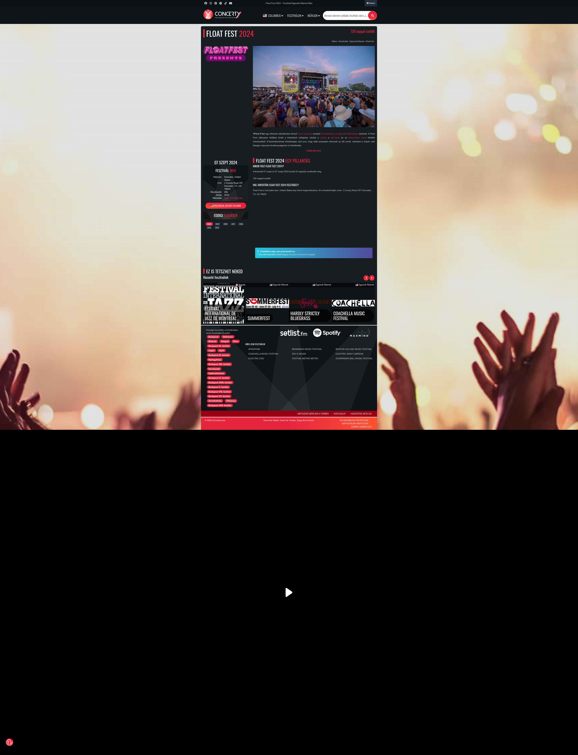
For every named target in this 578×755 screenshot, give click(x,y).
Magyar (371, 3)
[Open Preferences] (9, 742)
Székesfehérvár (216, 373)
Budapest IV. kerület (218, 378)
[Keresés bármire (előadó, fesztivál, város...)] (372, 15)
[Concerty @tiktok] (225, 3)
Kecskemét (214, 369)
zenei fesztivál (304, 133)
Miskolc (212, 341)
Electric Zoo (256, 358)
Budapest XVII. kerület (219, 405)
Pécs (235, 341)
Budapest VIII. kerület (219, 392)
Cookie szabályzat (361, 427)
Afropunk (254, 349)
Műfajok (313, 15)
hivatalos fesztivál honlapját (302, 254)
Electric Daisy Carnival (350, 354)
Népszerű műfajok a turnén (313, 414)
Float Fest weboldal (233, 198)
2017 (233, 224)
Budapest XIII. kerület (219, 364)
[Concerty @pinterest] (215, 3)
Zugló (211, 350)
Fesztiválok (294, 15)
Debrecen (228, 337)
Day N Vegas (299, 354)
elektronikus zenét (357, 137)
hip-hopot (335, 137)
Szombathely (215, 401)
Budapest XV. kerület (219, 396)
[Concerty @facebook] (206, 3)
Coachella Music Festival (263, 354)
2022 (217, 224)
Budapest (213, 337)
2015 (209, 227)
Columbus (274, 15)
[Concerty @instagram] (210, 3)
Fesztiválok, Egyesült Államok (227, 205)
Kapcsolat (340, 414)
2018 (225, 224)
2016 (241, 224)
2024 (209, 224)
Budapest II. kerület (218, 387)
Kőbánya (231, 401)
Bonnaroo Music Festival (307, 349)
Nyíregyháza (214, 359)
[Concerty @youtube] (230, 3)
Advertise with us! (361, 414)
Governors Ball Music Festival (354, 358)
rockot (323, 137)
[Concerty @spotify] (220, 3)
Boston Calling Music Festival (354, 349)
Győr (221, 350)
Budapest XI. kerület (218, 346)
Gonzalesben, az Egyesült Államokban (339, 133)
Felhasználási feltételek (354, 420)
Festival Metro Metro (305, 358)
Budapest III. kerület (218, 355)
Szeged (225, 341)
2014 (217, 227)
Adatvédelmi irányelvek (355, 424)
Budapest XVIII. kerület (220, 382)
